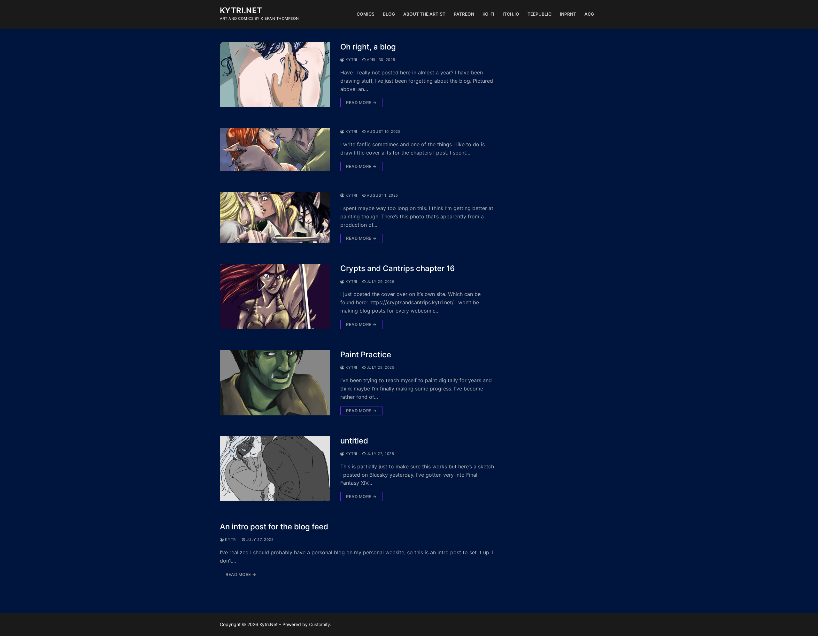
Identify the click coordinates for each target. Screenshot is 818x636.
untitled (354, 440)
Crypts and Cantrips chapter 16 (397, 268)
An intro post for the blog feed (274, 526)
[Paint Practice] (275, 382)
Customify (319, 624)
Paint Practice (365, 354)
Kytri (350, 59)
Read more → (361, 102)
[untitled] (275, 469)
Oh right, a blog (368, 46)
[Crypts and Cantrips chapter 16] (275, 296)
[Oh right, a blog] (275, 75)
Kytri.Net (241, 10)
